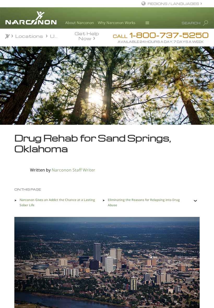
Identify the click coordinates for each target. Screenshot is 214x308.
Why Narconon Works (116, 22)
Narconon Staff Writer (73, 170)
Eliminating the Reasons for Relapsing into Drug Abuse (144, 202)
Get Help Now (87, 35)
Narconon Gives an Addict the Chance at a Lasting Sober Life (57, 202)
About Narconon (79, 22)
